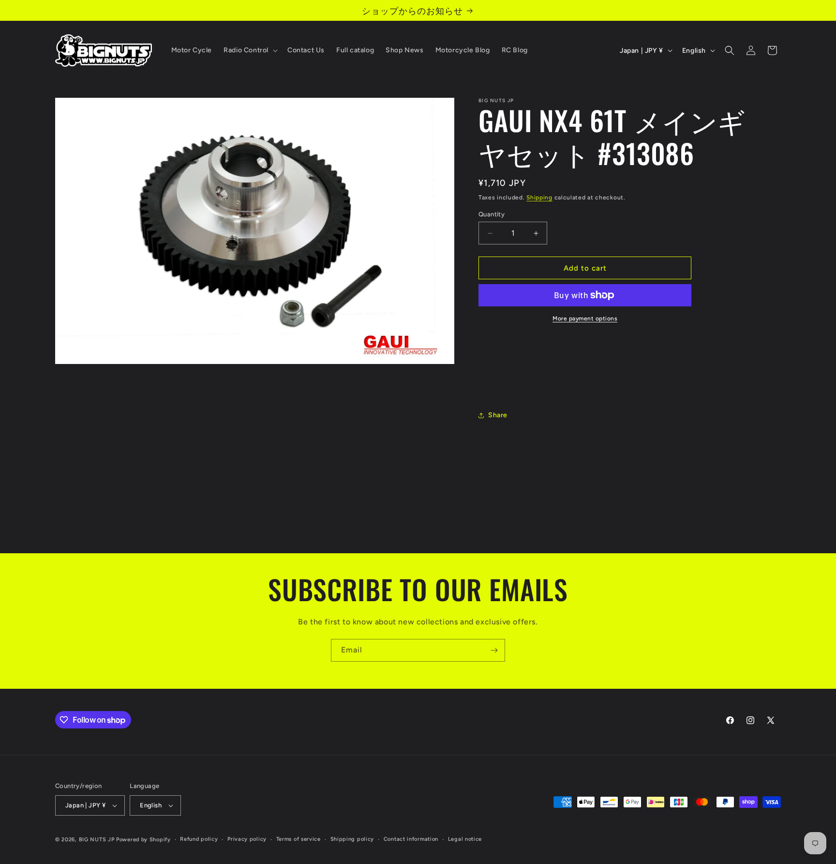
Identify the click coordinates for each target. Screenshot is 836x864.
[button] (250, 50)
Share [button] (498, 415)
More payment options (584, 318)
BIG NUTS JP (97, 839)
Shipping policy (352, 839)
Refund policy (199, 839)
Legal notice (465, 839)
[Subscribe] (494, 650)
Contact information (411, 839)
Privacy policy (247, 839)
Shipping (539, 197)
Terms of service (298, 839)
